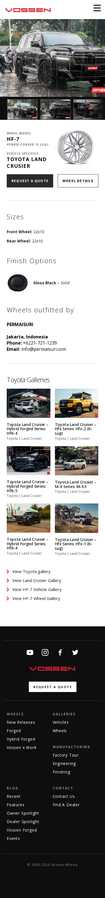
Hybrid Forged (21, 739)
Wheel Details (78, 180)
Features (15, 804)
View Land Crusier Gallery (36, 580)
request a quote (52, 687)
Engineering (64, 763)
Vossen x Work (21, 747)
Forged (14, 730)
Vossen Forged (22, 830)
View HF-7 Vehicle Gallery (37, 589)
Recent (14, 796)
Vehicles (61, 722)
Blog (12, 788)
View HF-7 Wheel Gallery (36, 598)
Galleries (64, 714)
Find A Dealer (66, 804)
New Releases (21, 722)
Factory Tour (66, 755)
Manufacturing (71, 746)
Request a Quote (29, 180)
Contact (63, 788)
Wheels (15, 714)
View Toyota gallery (31, 571)
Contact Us (64, 796)
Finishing (61, 772)
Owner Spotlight (23, 813)
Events (13, 838)
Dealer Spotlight (23, 821)
